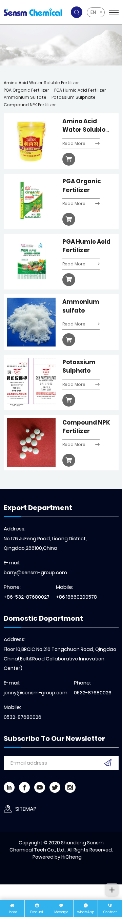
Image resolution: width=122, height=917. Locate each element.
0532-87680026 (92, 692)
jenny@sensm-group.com (35, 692)
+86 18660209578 (76, 597)
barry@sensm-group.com (35, 572)
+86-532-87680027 (26, 597)
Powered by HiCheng (57, 857)
